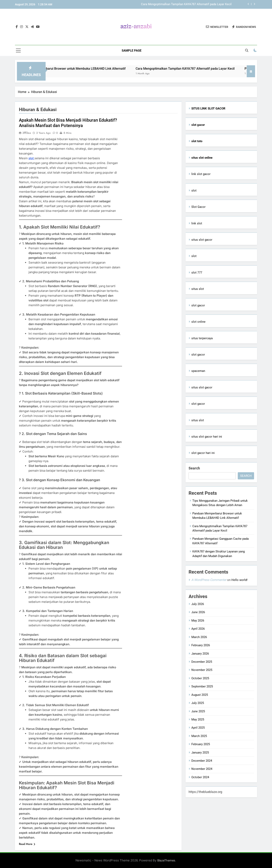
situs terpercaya (202, 338)
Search (194, 468)
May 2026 (197, 620)
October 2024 (200, 777)
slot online (198, 322)
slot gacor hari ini (203, 453)
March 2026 (199, 637)
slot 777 (196, 272)
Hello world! (239, 580)
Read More (25, 844)
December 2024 (201, 760)
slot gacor (198, 305)
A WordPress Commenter (208, 580)
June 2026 (198, 612)
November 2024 (201, 769)
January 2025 (200, 752)
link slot (196, 223)
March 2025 (199, 736)
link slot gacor (200, 174)
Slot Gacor (198, 207)
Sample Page (131, 50)
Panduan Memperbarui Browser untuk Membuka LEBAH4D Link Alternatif (54, 68)
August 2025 (199, 695)
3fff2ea (26, 133)
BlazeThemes (166, 860)
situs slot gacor (201, 239)
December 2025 (201, 662)
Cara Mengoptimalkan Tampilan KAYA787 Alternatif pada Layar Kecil (186, 4)
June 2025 (198, 711)
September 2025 (202, 686)
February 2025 (200, 744)
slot (31, 158)
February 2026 (200, 645)
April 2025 (198, 727)
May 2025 (197, 719)
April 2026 (198, 628)
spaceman (198, 371)
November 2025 (201, 670)
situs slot (197, 289)
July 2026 (197, 604)
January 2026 (200, 653)
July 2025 (197, 703)
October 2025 (200, 678)
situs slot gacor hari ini (206, 436)
